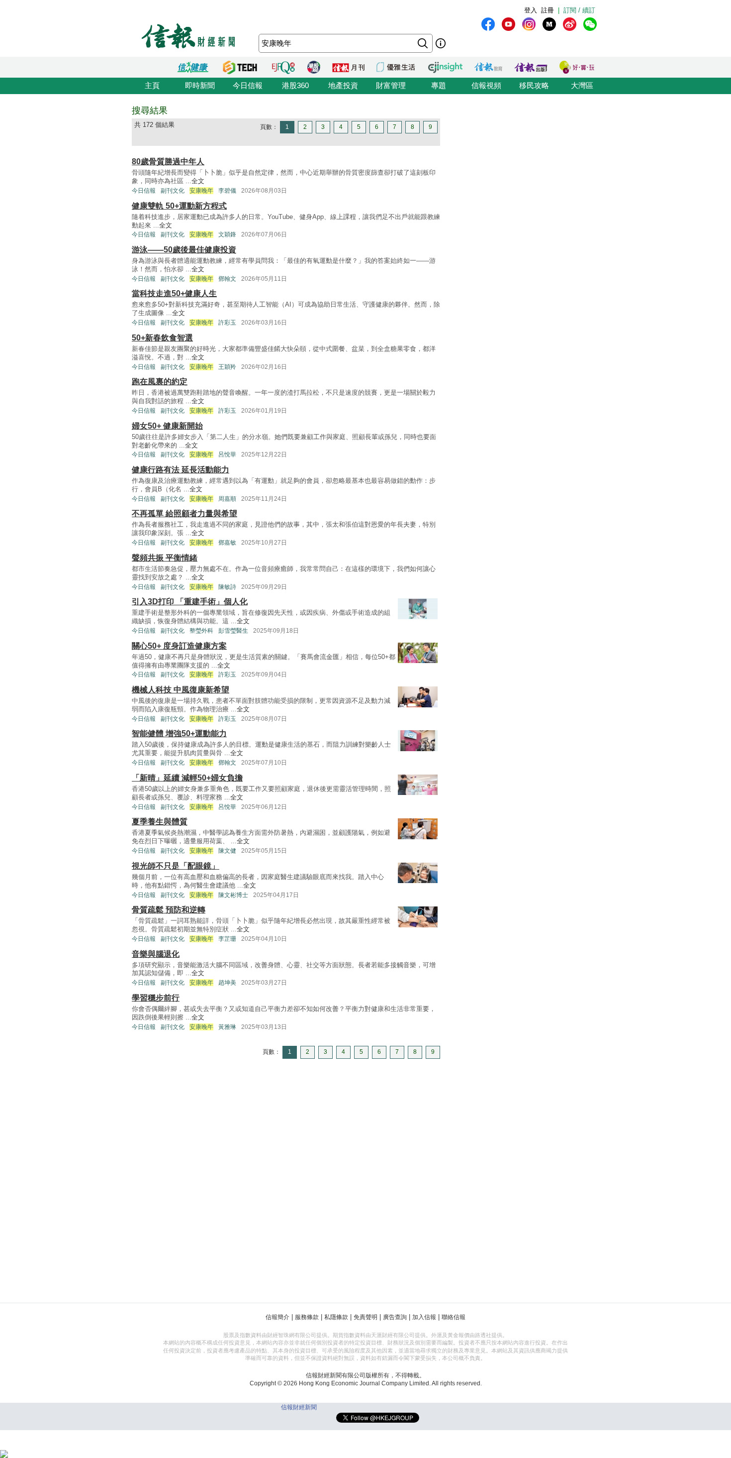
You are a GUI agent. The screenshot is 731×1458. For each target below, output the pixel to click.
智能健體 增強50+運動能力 (179, 733)
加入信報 (424, 1317)
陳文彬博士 (233, 895)
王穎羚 (227, 366)
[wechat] (590, 24)
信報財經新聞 (299, 1407)
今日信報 (248, 85)
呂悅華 (227, 454)
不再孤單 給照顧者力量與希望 (184, 513)
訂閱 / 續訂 (579, 10)
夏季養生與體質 (159, 821)
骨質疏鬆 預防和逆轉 (168, 909)
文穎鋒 (227, 234)
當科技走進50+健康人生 (174, 293)
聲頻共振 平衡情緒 (164, 558)
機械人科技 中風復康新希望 (180, 689)
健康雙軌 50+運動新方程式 (179, 206)
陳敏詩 (227, 586)
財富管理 (391, 85)
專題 (438, 85)
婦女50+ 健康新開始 (167, 426)
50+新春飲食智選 (162, 338)
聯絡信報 (453, 1317)
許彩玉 (227, 322)
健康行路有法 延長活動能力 (180, 469)
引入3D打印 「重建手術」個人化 (190, 601)
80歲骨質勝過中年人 (168, 161)
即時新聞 (200, 85)
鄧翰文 (227, 278)
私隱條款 (336, 1317)
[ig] (529, 24)
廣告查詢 (395, 1317)
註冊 (547, 10)
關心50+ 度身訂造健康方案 (179, 646)
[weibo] (569, 24)
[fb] (488, 24)
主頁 (152, 85)
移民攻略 (534, 85)
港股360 (295, 85)
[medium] (549, 24)
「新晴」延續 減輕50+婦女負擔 (187, 778)
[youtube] (508, 24)
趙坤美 (227, 982)
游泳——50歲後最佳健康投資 (184, 249)
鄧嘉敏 (227, 542)
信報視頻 (486, 85)
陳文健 (227, 850)
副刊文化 (172, 190)
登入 (530, 10)
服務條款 (307, 1317)
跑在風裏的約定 (159, 381)
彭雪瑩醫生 (233, 630)
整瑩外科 (201, 630)
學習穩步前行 (156, 998)
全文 (197, 181)
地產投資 (343, 85)
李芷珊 (227, 938)
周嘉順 (227, 498)
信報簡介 (277, 1317)
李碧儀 (227, 190)
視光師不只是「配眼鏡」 (175, 866)
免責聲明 (365, 1317)
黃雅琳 (227, 1026)
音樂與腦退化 (156, 954)
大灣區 (582, 85)
